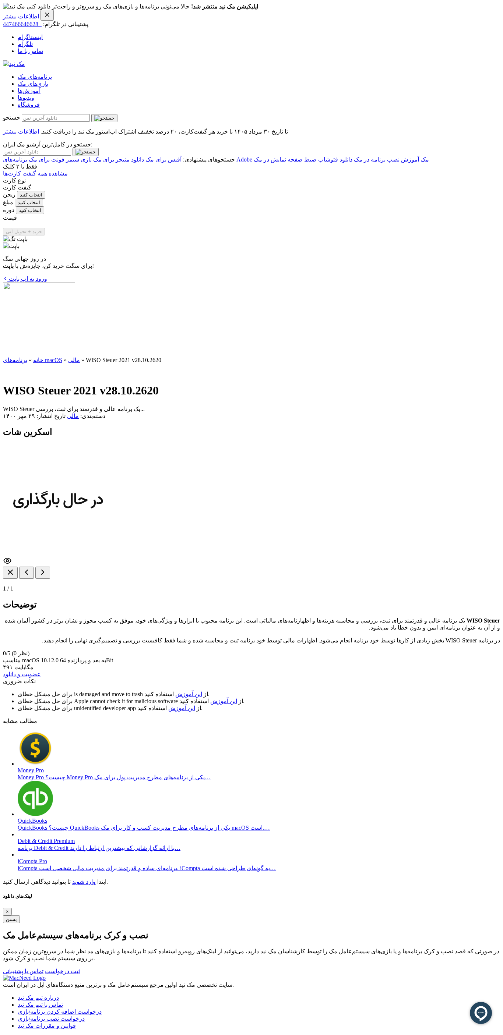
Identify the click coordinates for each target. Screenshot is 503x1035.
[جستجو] (104, 118)
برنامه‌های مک (35, 77)
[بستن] (10, 573)
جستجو (11, 117)
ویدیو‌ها (26, 98)
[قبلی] (26, 573)
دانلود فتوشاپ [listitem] (335, 159)
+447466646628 (22, 24)
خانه (38, 360)
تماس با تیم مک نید (40, 1005)
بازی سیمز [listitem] (79, 159)
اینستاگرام (30, 37)
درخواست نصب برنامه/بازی (51, 1018)
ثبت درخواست (62, 971)
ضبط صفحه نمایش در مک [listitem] (285, 159)
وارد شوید (84, 882)
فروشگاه (29, 105)
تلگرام (25, 44)
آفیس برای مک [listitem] (163, 159)
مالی (74, 360)
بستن (11, 919)
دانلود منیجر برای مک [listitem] (118, 159)
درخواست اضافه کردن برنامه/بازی (60, 1012)
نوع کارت (14, 180)
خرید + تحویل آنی (24, 231)
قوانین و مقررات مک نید (47, 1025)
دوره (8, 210)
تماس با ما (30, 51)
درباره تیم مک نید (38, 998)
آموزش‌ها (29, 91)
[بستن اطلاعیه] (47, 15)
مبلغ (8, 202)
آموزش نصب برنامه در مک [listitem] (386, 159)
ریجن (9, 194)
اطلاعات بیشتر (21, 16)
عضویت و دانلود (22, 674)
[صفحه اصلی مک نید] (14, 64)
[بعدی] (42, 573)
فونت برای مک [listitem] (46, 159)
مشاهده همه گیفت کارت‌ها (35, 173)
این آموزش (188, 694)
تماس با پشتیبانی (23, 971)
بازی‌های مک (33, 84)
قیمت (10, 218)
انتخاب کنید (31, 195)
